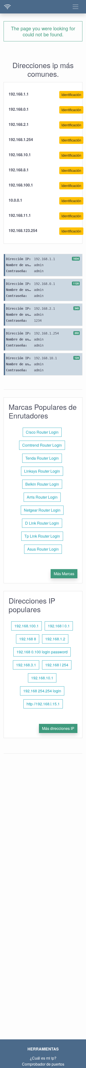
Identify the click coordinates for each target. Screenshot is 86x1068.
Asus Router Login (43, 549)
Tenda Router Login (42, 458)
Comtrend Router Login (42, 445)
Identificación (71, 94)
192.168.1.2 (55, 639)
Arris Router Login (42, 497)
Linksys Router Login (42, 471)
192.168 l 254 (56, 665)
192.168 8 (27, 639)
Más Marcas (64, 573)
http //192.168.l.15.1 (43, 704)
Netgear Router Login (42, 510)
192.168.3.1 (26, 665)
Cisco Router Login (42, 432)
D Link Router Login (42, 523)
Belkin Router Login (42, 484)
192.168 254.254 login (42, 691)
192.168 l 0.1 (59, 626)
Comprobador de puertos (43, 1064)
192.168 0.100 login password (42, 652)
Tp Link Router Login (42, 536)
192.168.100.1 (26, 626)
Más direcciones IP (58, 728)
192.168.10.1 (42, 678)
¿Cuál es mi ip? (43, 1058)
